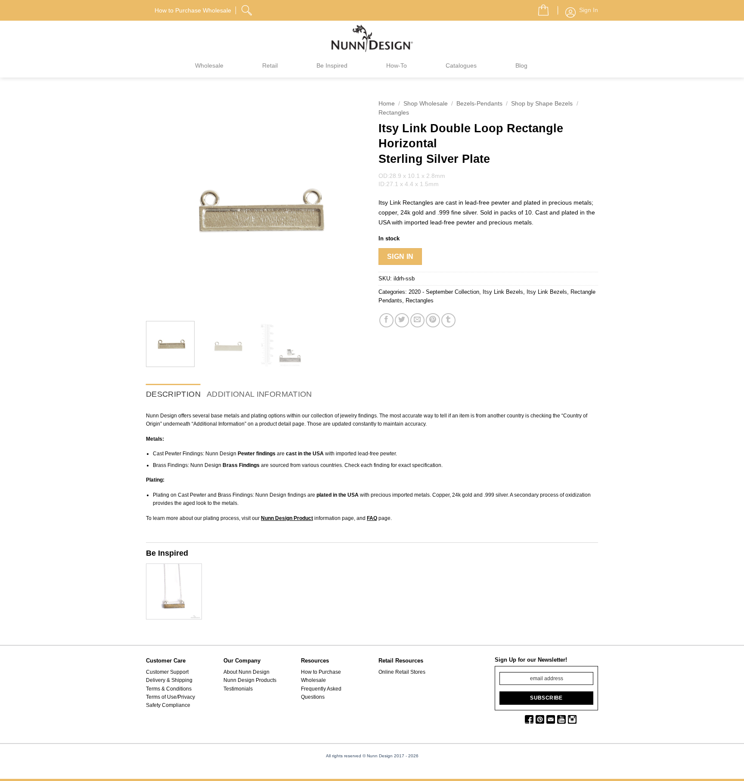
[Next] (350, 205)
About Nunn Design (246, 672)
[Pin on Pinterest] (433, 320)
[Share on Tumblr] (448, 320)
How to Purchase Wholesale (321, 676)
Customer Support (167, 672)
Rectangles (393, 112)
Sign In (400, 256)
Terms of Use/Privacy (170, 697)
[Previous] (161, 205)
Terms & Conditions (169, 689)
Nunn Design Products (249, 680)
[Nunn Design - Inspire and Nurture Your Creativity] (372, 38)
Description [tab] (173, 394)
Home (386, 103)
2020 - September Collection (444, 292)
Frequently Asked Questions (321, 693)
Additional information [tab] (259, 394)
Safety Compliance (168, 705)
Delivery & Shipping (169, 680)
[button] (540, 7)
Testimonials (238, 689)
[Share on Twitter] (402, 320)
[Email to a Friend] (417, 320)
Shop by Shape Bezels (542, 103)
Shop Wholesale (425, 103)
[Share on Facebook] (386, 320)
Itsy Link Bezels (503, 292)
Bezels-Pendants (479, 103)
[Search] (247, 9)
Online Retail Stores (401, 672)
